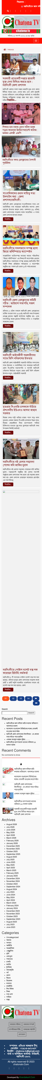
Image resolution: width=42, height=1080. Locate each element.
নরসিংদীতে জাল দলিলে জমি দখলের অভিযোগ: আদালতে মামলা (26, 770)
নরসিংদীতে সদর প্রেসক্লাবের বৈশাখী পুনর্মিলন (19, 161)
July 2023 (10, 924)
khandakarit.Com (27, 1077)
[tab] (21, 760)
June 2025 (10, 862)
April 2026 (10, 835)
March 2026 (11, 838)
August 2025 (11, 857)
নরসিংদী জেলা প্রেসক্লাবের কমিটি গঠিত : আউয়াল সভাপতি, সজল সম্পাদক (19, 303)
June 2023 (10, 927)
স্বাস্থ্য (8, 999)
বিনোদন (9, 980)
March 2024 (11, 903)
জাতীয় (8, 964)
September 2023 (13, 919)
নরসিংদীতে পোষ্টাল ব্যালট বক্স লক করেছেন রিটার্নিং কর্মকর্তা (20, 671)
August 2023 (11, 922)
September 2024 (13, 886)
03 (21, 698)
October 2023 (12, 916)
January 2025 (12, 876)
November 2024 (13, 881)
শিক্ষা (8, 991)
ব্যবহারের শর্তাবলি (29, 1029)
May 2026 (10, 832)
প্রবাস (8, 975)
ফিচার (8, 978)
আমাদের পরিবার (15, 1024)
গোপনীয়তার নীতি (14, 1029)
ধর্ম (7, 972)
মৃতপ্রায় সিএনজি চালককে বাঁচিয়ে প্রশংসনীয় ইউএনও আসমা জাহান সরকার (20, 410)
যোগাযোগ (22, 1034)
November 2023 (13, 913)
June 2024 (10, 895)
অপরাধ (8, 943)
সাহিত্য (8, 997)
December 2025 (13, 846)
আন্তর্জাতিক (10, 948)
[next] (36, 698)
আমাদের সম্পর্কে (28, 1024)
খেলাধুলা (9, 956)
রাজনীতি (9, 986)
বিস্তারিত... (11, 100)
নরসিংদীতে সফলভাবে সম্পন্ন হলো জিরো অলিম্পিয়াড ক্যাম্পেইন (20, 249)
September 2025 (13, 854)
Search (5, 709)
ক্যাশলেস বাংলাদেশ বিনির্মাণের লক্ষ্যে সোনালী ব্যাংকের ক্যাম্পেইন (26, 778)
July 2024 (10, 892)
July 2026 (10, 827)
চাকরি (8, 961)
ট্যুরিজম (9, 967)
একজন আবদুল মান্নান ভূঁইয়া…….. (18, 739)
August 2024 (11, 889)
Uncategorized (12, 937)
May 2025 (10, 865)
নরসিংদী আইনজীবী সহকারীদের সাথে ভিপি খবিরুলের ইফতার (19, 356)
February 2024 (12, 905)
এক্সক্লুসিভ (9, 951)
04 (28, 698)
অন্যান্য (8, 940)
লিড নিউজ (10, 989)
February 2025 (12, 873)
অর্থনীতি (9, 945)
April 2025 (10, 867)
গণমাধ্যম (9, 959)
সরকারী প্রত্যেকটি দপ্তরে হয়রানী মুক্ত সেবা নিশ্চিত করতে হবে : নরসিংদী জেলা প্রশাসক (19, 82)
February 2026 (12, 840)
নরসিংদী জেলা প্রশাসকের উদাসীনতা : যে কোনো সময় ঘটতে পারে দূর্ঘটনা (26, 787)
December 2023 (13, 911)
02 (13, 698)
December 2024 (13, 878)
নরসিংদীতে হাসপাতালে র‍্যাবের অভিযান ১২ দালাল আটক (25, 802)
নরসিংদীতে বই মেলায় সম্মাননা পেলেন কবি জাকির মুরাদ (18, 463)
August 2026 (11, 824)
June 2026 (10, 830)
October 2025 (12, 851)
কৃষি (7, 953)
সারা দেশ (9, 994)
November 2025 (13, 849)
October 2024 (12, 884)
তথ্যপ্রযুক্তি (10, 970)
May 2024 (10, 897)
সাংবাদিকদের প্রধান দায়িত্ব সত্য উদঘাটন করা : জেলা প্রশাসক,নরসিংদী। (19, 197)
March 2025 (11, 870)
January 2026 (12, 843)
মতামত (9, 983)
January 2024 (12, 908)
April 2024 (10, 900)
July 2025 (10, 859)
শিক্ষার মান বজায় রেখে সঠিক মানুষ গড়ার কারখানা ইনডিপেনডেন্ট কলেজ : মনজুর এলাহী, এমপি (20, 130)
